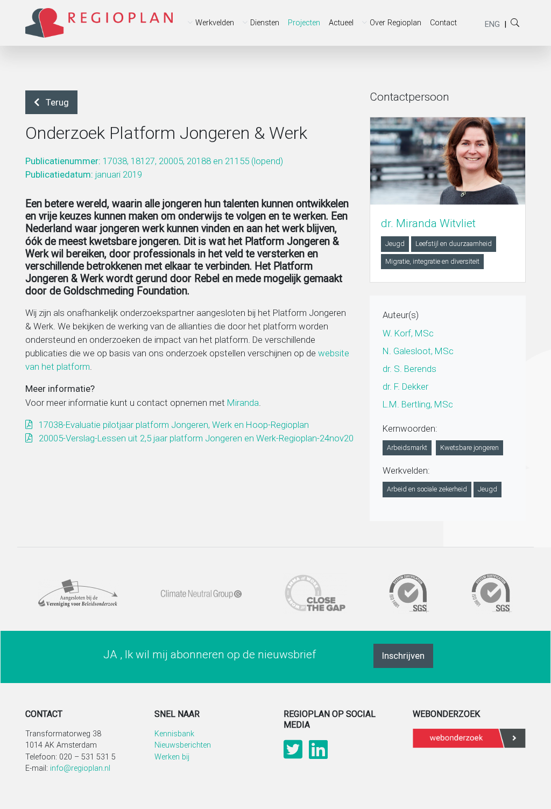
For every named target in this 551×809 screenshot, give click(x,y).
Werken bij (171, 757)
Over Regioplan (395, 22)
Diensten (264, 22)
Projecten (304, 22)
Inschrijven (403, 655)
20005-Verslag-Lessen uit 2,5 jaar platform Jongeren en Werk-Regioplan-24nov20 (195, 438)
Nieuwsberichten (182, 745)
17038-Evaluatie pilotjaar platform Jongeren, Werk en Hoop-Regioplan (173, 424)
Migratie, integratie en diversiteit (432, 261)
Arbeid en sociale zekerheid (427, 489)
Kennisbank (174, 733)
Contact (443, 22)
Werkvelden (214, 22)
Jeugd (395, 244)
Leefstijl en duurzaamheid (453, 244)
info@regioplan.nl (80, 768)
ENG (492, 24)
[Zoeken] (404, 56)
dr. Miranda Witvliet (428, 223)
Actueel (341, 22)
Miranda (243, 402)
